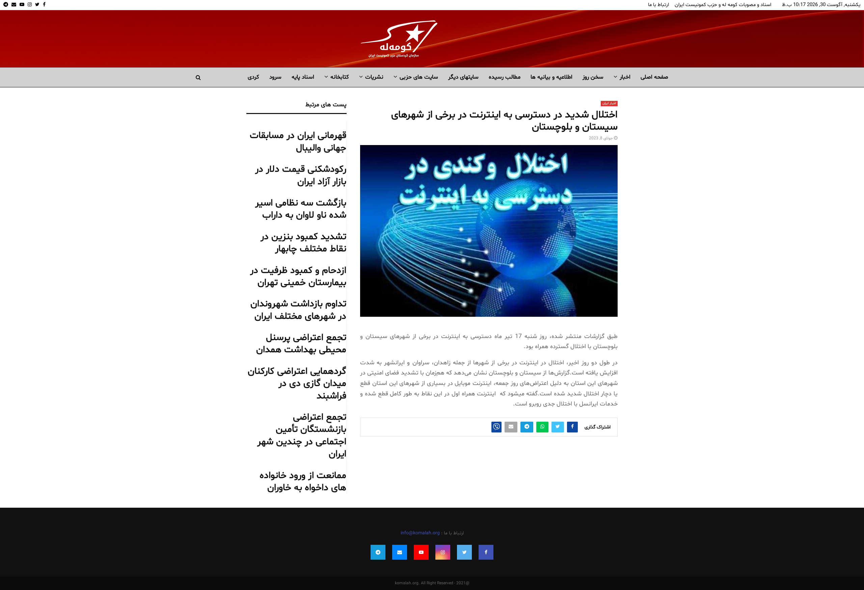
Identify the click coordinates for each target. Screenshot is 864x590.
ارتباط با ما (658, 4)
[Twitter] (464, 552)
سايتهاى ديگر (463, 77)
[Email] (399, 552)
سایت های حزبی (419, 77)
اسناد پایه (303, 77)
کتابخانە (339, 77)
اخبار (625, 77)
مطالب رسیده (504, 77)
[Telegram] (378, 552)
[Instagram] (442, 552)
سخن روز (593, 77)
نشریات (374, 77)
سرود (275, 77)
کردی (253, 77)
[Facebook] (486, 552)
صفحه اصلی (654, 77)
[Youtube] (421, 552)
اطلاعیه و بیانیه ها (551, 77)
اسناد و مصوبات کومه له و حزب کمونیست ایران (723, 4)
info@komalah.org (420, 533)
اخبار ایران (609, 103)
